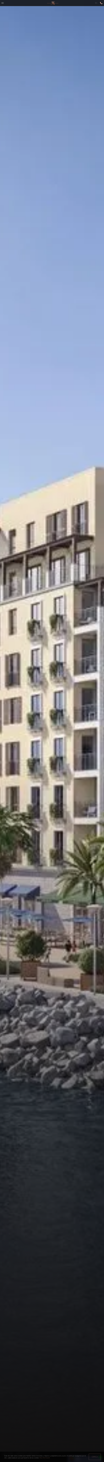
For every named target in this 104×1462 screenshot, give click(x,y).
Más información (44, 1458)
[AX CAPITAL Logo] (52, 3)
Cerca (95, 1457)
